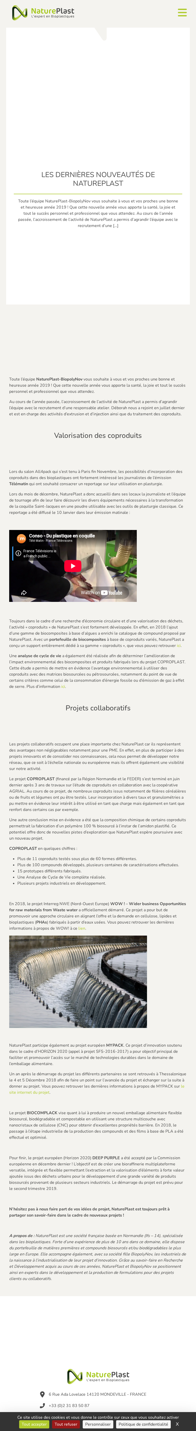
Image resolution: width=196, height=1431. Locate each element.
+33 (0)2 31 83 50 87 (69, 1405)
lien (81, 928)
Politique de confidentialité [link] (143, 1424)
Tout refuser (66, 1424)
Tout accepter (34, 1424)
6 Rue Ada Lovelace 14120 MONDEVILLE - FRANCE (97, 1394)
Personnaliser (98, 1424)
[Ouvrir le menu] (182, 12)
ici (179, 645)
